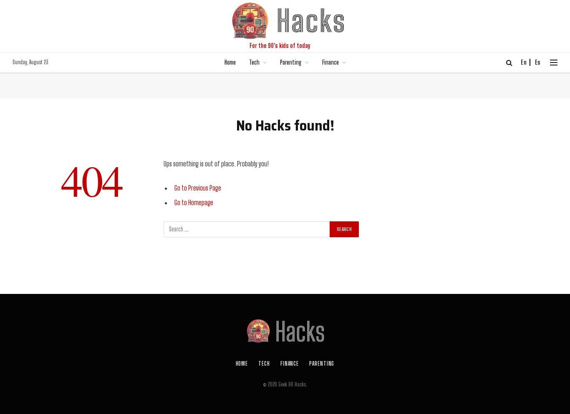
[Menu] (553, 62)
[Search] (509, 62)
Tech (254, 62)
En (524, 62)
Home (230, 62)
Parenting (291, 62)
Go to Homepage (193, 202)
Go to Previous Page (197, 188)
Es (538, 62)
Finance (330, 62)
